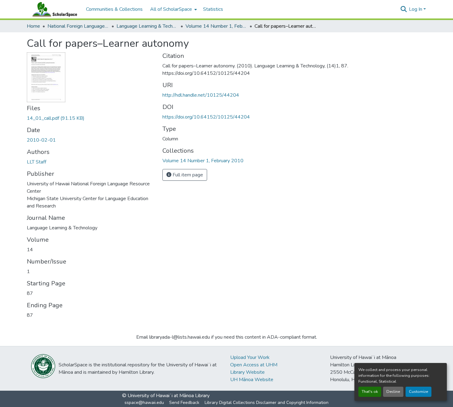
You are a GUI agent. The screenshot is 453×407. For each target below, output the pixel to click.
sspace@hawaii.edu (144, 402)
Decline (393, 391)
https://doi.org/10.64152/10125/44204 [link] (206, 117)
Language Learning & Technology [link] (147, 26)
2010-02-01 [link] (41, 140)
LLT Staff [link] (36, 162)
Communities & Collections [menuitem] (114, 9)
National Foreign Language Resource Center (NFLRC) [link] (78, 26)
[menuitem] (173, 9)
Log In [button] (416, 9)
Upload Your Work (250, 357)
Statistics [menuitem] (213, 9)
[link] (91, 118)
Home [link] (33, 26)
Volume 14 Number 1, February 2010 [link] (216, 26)
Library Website (247, 372)
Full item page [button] (187, 174)
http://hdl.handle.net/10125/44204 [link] (200, 95)
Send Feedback (184, 402)
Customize (418, 391)
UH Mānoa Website (251, 379)
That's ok (370, 391)
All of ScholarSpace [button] (171, 9)
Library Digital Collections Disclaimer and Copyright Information (267, 402)
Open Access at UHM (253, 364)
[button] (53, 9)
